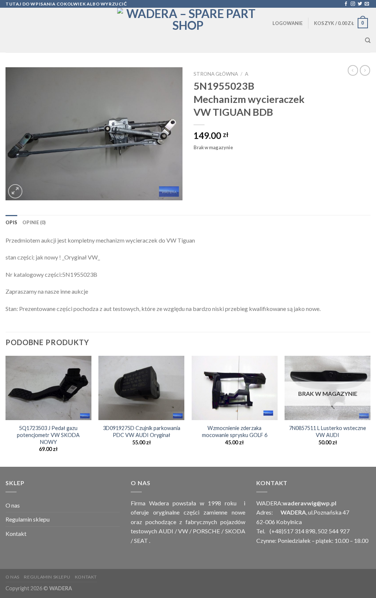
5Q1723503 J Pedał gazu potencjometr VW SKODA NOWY (48, 435)
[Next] (370, 410)
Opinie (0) (34, 222)
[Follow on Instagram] (353, 4)
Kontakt (16, 533)
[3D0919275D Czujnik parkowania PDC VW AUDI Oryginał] (141, 388)
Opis (11, 222)
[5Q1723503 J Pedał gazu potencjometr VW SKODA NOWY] (48, 388)
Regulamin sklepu (28, 519)
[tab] (11, 222)
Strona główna (216, 74)
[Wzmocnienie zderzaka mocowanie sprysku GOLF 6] (235, 388)
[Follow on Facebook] (346, 4)
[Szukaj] (367, 40)
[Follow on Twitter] (360, 4)
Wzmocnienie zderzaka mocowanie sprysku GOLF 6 (234, 431)
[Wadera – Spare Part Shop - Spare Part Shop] (188, 30)
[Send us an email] (367, 4)
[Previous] (5, 410)
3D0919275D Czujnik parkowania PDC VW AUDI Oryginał (141, 431)
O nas (13, 505)
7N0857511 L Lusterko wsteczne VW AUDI (327, 431)
